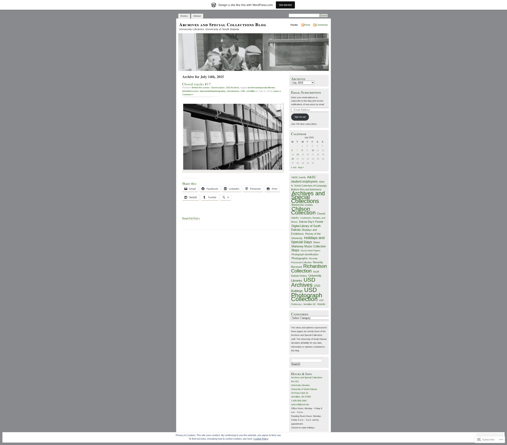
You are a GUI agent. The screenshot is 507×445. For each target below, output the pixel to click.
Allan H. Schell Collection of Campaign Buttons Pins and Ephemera (309, 185)
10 (313, 150)
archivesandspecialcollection (261, 87)
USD (243, 91)
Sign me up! (300, 117)
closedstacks (233, 91)
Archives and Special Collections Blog (222, 24)
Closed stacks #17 (196, 84)
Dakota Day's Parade (311, 221)
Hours (316, 242)
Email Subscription (306, 92)
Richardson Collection (309, 268)
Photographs (300, 258)
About (197, 16)
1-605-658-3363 (299, 400)
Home (184, 16)
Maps (295, 250)
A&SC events (299, 177)
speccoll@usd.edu (300, 404)
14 (297, 154)
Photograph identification (305, 254)
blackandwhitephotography (212, 91)
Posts (307, 25)
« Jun (293, 167)
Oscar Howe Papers (310, 250)
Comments (322, 25)
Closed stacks (218, 87)
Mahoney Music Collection (309, 246)
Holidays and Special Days (308, 240)
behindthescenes (190, 91)
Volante (321, 304)
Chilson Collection (303, 211)
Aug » (301, 167)
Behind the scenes (201, 87)
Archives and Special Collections (308, 197)
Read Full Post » (191, 218)
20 (293, 159)
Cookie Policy (261, 438)
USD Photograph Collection (306, 294)
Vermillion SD (309, 304)
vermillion (250, 91)
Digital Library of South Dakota (306, 227)
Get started (285, 4)
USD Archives (232, 87)
